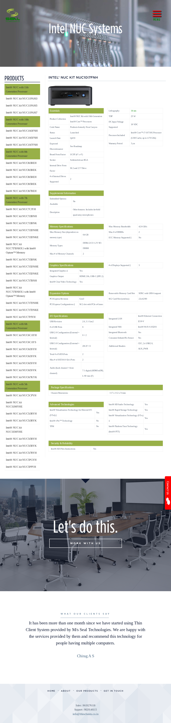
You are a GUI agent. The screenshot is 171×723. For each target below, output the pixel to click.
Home (51, 691)
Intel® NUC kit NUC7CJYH (21, 209)
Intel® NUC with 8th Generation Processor (16, 153)
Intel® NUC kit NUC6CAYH (21, 335)
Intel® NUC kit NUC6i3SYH (21, 349)
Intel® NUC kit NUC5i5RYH (21, 438)
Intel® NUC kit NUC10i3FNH (22, 130)
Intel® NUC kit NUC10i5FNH (22, 137)
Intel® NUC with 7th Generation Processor (16, 200)
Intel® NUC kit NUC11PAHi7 (21, 112)
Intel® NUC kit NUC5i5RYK (21, 445)
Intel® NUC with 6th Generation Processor (16, 326)
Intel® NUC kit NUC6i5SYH (21, 363)
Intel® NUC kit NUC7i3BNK (21, 223)
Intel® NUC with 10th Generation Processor (17, 121)
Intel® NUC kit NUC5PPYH (21, 466)
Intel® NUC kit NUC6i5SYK (21, 370)
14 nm (133, 111)
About (66, 691)
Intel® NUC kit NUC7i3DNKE (22, 237)
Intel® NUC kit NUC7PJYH (21, 317)
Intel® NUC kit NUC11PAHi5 (21, 105)
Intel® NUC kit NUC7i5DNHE (22, 266)
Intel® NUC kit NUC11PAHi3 (21, 98)
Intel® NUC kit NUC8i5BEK (21, 184)
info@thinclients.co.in (86, 714)
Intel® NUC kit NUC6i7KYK (21, 377)
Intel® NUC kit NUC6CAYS (21, 342)
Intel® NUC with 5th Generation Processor (16, 386)
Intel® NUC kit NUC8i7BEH (21, 191)
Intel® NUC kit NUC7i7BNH (21, 280)
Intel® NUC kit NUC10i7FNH (22, 144)
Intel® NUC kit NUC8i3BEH (21, 163)
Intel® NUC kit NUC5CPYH (21, 395)
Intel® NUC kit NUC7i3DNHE (22, 230)
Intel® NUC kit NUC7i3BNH (21, 216)
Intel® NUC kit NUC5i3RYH (21, 413)
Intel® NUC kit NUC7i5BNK (21, 259)
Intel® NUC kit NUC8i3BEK (21, 170)
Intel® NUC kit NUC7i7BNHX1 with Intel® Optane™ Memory (21, 291)
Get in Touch (114, 691)
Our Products (87, 691)
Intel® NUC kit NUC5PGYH (21, 459)
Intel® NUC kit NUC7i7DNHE (22, 303)
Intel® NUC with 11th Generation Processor (17, 89)
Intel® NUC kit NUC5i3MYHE (14, 404)
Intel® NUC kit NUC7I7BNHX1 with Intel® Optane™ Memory (21, 248)
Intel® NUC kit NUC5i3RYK (21, 420)
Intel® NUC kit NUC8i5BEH (21, 177)
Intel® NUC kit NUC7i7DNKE (22, 310)
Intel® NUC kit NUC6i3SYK (21, 356)
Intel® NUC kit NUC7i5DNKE (22, 273)
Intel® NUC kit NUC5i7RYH (21, 452)
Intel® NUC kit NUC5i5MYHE (14, 429)
